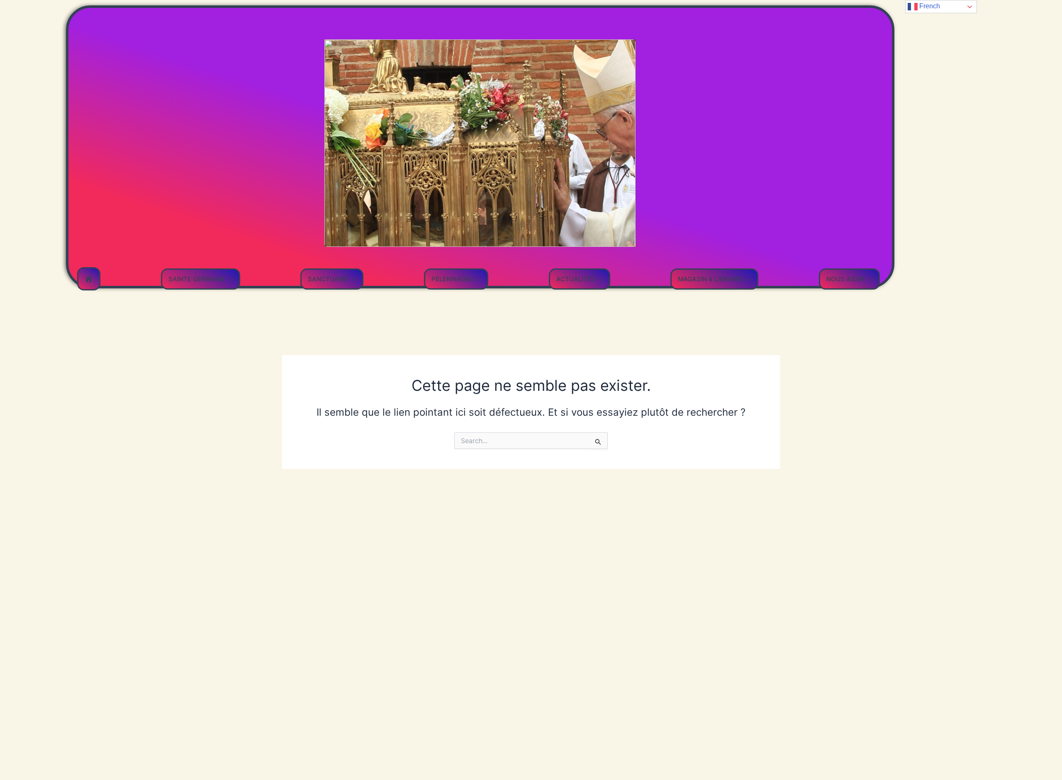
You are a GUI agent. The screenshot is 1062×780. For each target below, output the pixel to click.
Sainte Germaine (196, 279)
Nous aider (845, 279)
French (929, 6)
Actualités (575, 279)
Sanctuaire (328, 279)
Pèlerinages (452, 279)
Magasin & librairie (710, 279)
